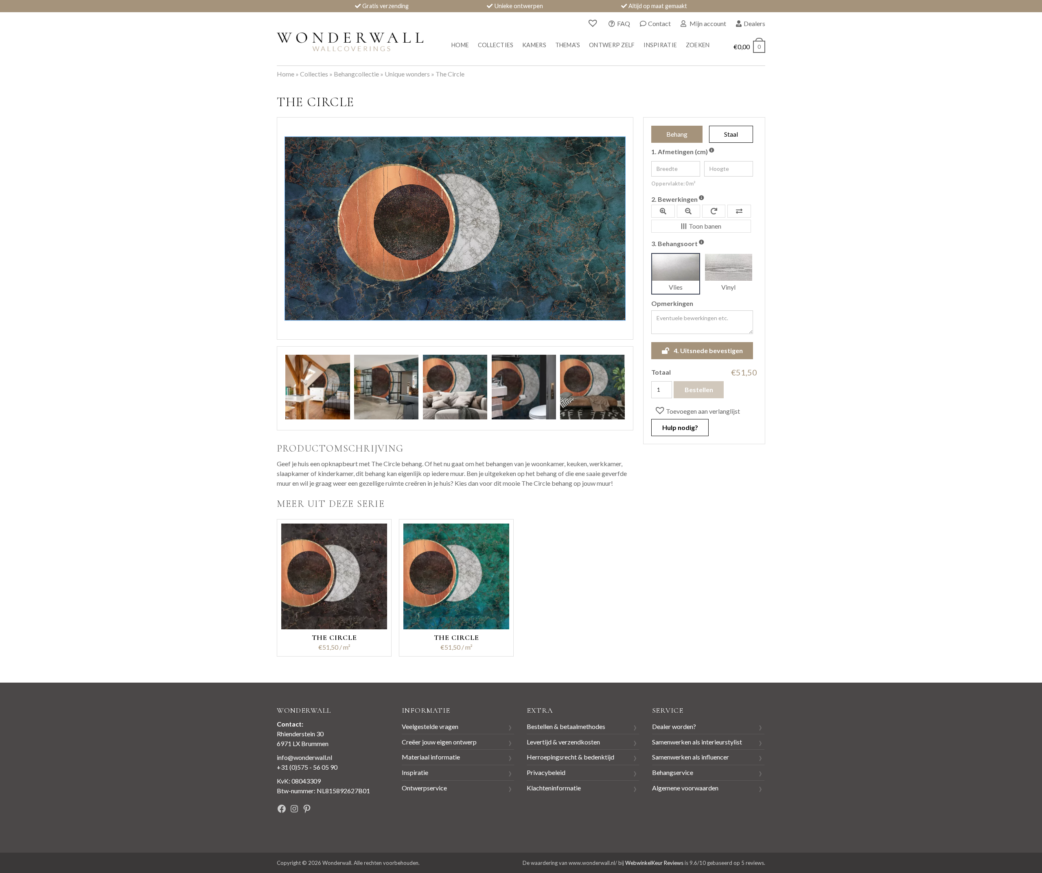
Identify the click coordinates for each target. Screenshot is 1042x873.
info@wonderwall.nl (304, 757)
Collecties (496, 44)
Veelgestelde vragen (430, 726)
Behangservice (672, 772)
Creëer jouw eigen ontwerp (439, 742)
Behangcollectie (356, 74)
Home (460, 44)
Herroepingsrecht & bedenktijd (570, 757)
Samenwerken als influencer (690, 757)
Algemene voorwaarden (685, 788)
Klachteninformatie (554, 788)
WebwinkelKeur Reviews (654, 863)
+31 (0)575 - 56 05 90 (307, 767)
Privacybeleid (546, 772)
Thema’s (567, 44)
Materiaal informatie (431, 757)
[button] (696, 410)
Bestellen (699, 389)
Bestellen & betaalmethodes (566, 726)
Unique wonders (407, 74)
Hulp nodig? (680, 427)
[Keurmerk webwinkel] (357, 810)
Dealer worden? (674, 726)
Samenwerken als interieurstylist (697, 742)
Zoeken (698, 44)
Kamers (534, 44)
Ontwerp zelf (612, 44)
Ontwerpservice (424, 788)
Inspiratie (660, 44)
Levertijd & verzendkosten (563, 742)
